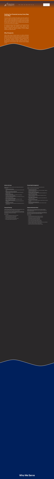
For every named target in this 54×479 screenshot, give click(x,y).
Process (19, 4)
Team (24, 4)
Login (33, 4)
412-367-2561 (46, 4)
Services (22, 4)
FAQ (31, 4)
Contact (27, 4)
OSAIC (29, 4)
